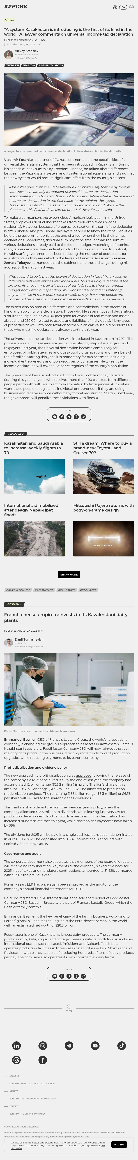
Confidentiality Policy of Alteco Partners (32, 1084)
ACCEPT (119, 1144)
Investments (44, 590)
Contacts (14, 1106)
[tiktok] (121, 1045)
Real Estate (66, 590)
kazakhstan (28, 65)
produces (11, 939)
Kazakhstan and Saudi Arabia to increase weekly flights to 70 (33, 448)
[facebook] (42, 1060)
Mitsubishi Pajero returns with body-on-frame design (103, 508)
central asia (12, 65)
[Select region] (115, 7)
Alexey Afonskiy (26, 51)
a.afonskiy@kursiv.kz (26, 58)
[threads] (16, 1060)
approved (83, 776)
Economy (14, 604)
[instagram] (42, 1045)
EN (123, 7)
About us (14, 1076)
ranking (52, 921)
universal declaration (50, 65)
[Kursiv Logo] (15, 6)
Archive (14, 1091)
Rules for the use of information (27, 1114)
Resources (88, 590)
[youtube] (95, 1045)
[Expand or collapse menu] (131, 7)
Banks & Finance (18, 590)
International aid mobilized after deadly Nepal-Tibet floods (31, 510)
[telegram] (69, 1045)
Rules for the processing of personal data (33, 1099)
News (9, 20)
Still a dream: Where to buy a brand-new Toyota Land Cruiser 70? (102, 448)
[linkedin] (16, 1045)
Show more (69, 574)
